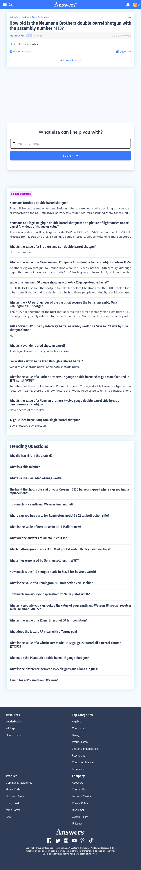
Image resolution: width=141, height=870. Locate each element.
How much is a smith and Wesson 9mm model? (41, 504)
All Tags (10, 728)
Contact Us (78, 789)
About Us (77, 782)
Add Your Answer (70, 60)
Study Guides (13, 803)
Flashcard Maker (15, 796)
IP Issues (77, 823)
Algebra (76, 721)
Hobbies (25, 16)
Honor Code (13, 789)
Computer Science (83, 762)
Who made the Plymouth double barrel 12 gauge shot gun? (49, 658)
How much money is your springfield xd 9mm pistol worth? (50, 594)
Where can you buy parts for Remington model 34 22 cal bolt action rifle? (59, 516)
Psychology (78, 755)
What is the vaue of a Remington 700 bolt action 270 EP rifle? (51, 583)
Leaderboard (13, 721)
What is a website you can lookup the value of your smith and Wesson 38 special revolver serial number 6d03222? (70, 607)
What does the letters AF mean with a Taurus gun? (43, 632)
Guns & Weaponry (41, 16)
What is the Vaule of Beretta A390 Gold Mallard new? (45, 527)
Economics (78, 769)
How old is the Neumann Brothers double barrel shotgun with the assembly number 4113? (70, 25)
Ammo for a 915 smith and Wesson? (34, 680)
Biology (76, 735)
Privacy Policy (80, 803)
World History (80, 742)
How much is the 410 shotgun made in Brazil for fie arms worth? (53, 572)
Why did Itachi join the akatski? (31, 456)
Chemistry (78, 728)
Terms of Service (82, 796)
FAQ (8, 816)
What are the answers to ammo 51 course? (38, 538)
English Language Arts (85, 748)
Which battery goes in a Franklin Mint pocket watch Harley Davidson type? (60, 549)
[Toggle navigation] (5, 4)
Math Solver (13, 810)
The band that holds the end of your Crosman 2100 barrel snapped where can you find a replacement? (69, 491)
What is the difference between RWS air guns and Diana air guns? (54, 669)
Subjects (14, 16)
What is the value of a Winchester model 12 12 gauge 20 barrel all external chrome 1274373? (65, 645)
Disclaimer (78, 810)
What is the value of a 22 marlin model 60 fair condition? (48, 620)
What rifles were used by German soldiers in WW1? (44, 561)
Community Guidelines (19, 782)
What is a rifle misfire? (25, 467)
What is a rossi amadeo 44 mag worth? (36, 478)
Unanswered (13, 735)
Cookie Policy (80, 816)
